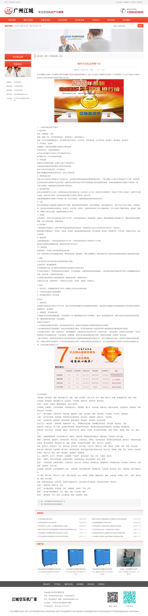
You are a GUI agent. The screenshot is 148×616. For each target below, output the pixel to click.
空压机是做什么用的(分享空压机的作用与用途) (106, 526)
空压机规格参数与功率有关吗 (101, 522)
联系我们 (140, 2)
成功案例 (126, 20)
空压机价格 (79, 20)
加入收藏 (119, 2)
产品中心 (96, 20)
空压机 (16, 26)
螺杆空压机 (28, 20)
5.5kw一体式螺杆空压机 (128, 569)
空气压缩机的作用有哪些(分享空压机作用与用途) (53, 536)
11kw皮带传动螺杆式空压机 (76, 569)
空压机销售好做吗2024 (45, 519)
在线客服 (126, 2)
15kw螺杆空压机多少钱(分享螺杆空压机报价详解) (107, 536)
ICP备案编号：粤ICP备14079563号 (57, 606)
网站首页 (12, 20)
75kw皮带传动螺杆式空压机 (102, 569)
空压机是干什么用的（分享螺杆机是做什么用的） (53, 526)
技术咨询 (111, 20)
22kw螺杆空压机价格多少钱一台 (55, 501)
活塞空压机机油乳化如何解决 (53, 504)
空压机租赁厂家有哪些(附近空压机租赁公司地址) (53, 533)
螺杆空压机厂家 (35, 26)
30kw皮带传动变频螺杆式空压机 (49, 569)
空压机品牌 (62, 20)
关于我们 (133, 2)
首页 (46, 56)
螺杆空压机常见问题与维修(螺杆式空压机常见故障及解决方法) (57, 529)
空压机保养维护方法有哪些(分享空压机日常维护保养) (108, 533)
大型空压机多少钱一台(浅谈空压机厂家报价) (106, 529)
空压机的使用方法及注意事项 (47, 522)
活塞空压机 (45, 20)
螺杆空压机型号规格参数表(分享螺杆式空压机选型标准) (109, 519)
